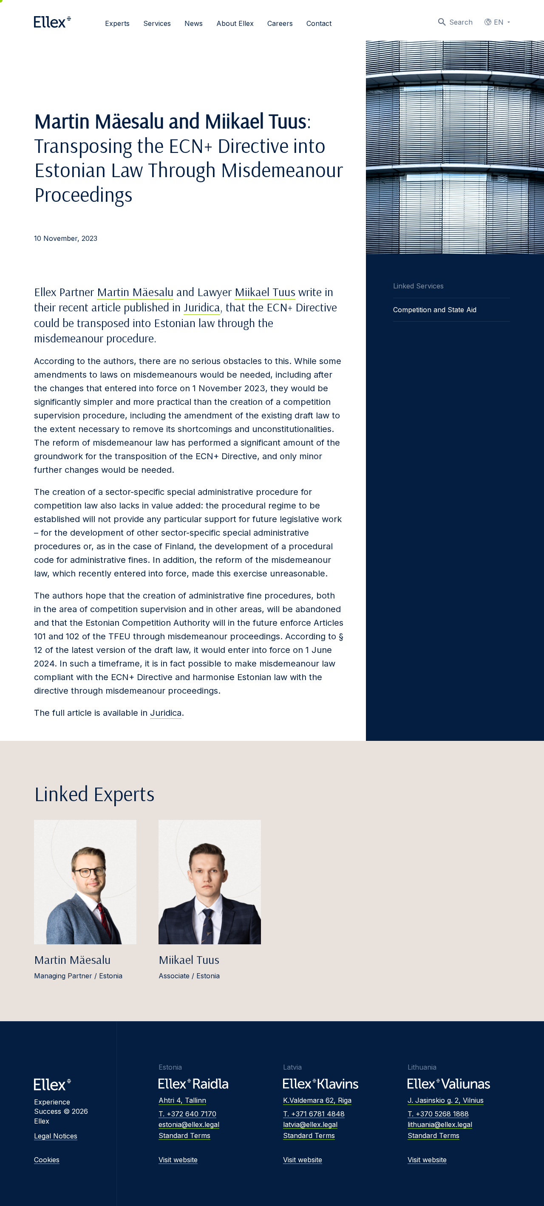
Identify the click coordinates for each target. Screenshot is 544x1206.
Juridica (202, 306)
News (193, 23)
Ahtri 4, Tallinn (182, 1100)
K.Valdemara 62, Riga (317, 1100)
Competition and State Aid (434, 309)
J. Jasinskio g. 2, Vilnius (446, 1100)
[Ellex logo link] (52, 22)
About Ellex (235, 23)
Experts (117, 23)
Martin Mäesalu (135, 291)
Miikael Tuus (265, 291)
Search (461, 22)
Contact (319, 23)
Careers (280, 23)
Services (157, 23)
